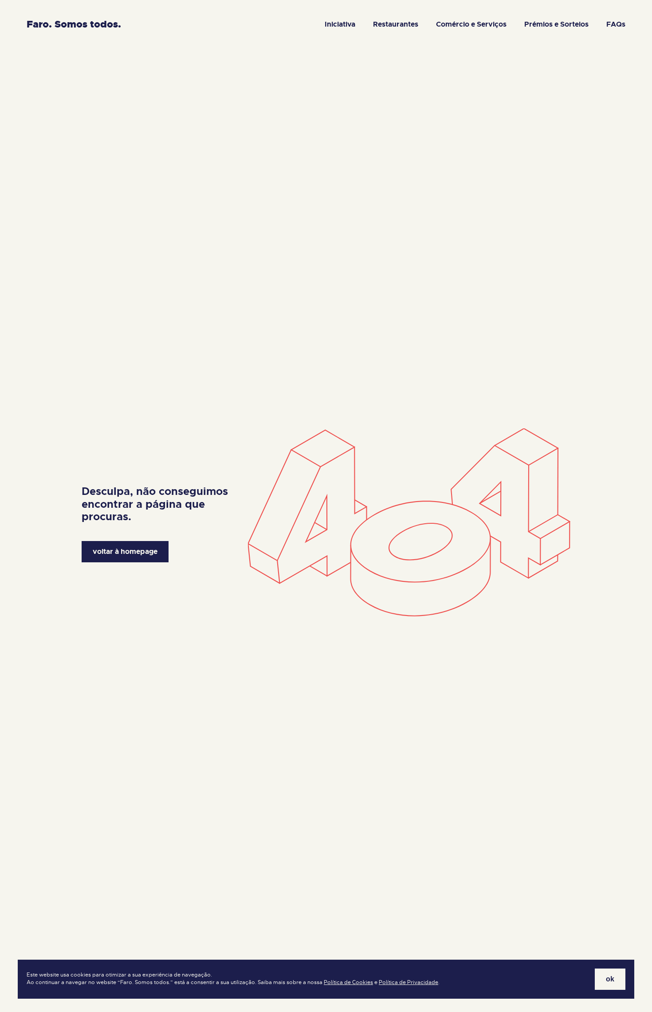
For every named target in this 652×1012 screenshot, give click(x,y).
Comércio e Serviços (471, 24)
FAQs (615, 24)
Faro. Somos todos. (74, 24)
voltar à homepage (125, 551)
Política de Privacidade (408, 982)
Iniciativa (340, 24)
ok (610, 979)
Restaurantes (395, 24)
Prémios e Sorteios (556, 24)
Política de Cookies (348, 982)
